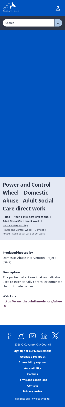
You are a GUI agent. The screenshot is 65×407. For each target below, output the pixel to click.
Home (6, 216)
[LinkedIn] (44, 336)
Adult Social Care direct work (21, 221)
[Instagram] (21, 336)
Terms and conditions (32, 380)
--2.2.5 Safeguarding (15, 225)
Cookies (32, 374)
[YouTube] (32, 336)
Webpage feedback (33, 356)
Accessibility (32, 368)
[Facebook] (9, 336)
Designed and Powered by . (32, 398)
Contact (32, 385)
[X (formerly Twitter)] (55, 336)
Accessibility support (32, 362)
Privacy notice (32, 391)
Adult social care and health (31, 216)
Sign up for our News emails (32, 351)
